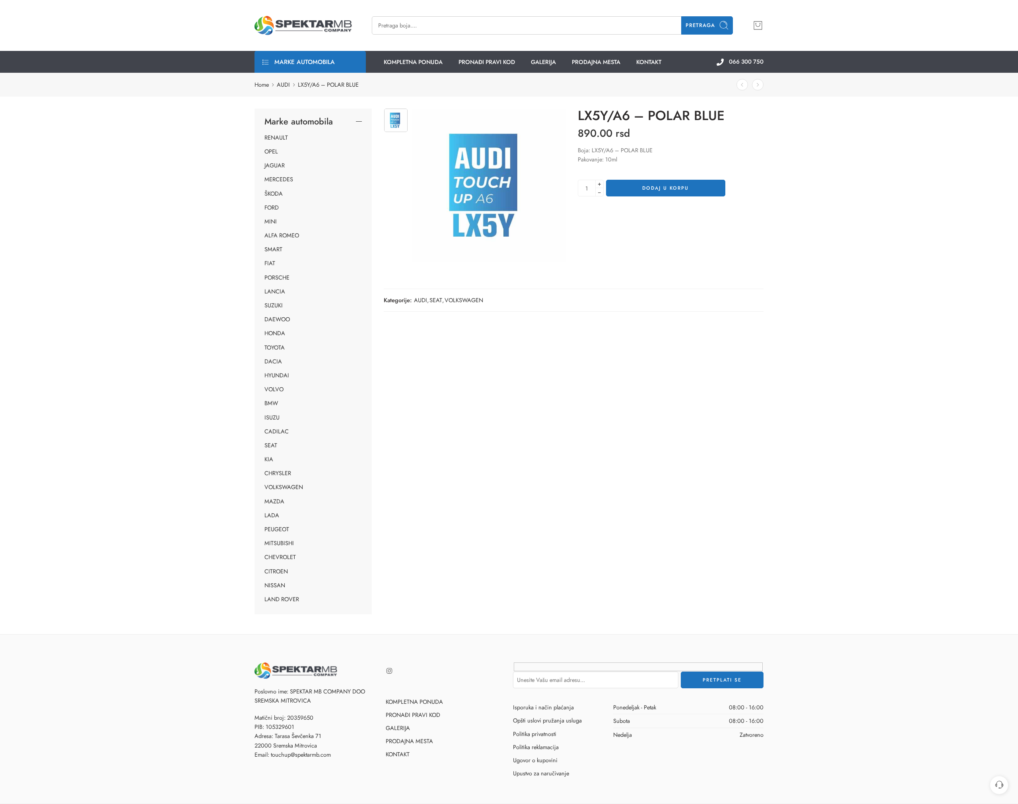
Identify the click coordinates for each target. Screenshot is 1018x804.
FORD (271, 208)
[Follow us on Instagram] (389, 670)
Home (261, 84)
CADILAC (276, 431)
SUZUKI (273, 305)
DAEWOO (277, 319)
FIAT (269, 263)
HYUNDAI (276, 375)
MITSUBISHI (279, 543)
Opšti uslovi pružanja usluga (547, 720)
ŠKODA (273, 194)
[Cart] (758, 25)
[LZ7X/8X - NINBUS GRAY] (758, 84)
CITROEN (276, 571)
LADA (271, 515)
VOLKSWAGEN (464, 300)
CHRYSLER (277, 473)
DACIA (273, 361)
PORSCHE (276, 278)
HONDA (274, 333)
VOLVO (274, 389)
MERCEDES (278, 179)
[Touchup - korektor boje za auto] (303, 25)
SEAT (435, 300)
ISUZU (272, 417)
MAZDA (274, 501)
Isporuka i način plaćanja (543, 707)
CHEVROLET (280, 557)
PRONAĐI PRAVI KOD (486, 62)
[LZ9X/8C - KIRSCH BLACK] (742, 84)
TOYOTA (274, 348)
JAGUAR (274, 165)
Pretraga (700, 25)
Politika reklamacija (536, 747)
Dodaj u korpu (665, 188)
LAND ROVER (281, 599)
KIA (268, 459)
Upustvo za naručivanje (541, 773)
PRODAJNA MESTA (596, 62)
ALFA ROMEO (281, 235)
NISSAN (274, 585)
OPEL (271, 151)
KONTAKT (648, 62)
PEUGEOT (276, 529)
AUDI (283, 84)
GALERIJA (543, 62)
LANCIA (274, 291)
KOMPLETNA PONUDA (413, 62)
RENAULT (276, 138)
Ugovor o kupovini (535, 760)
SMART (273, 249)
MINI (270, 221)
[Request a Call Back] (999, 785)
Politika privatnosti (534, 734)
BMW (271, 403)
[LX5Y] (396, 120)
